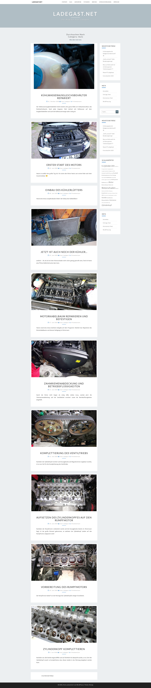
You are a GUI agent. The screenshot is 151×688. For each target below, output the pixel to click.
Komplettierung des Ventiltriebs (64, 453)
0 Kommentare (77, 101)
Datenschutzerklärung (105, 2)
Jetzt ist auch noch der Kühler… (64, 252)
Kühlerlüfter (114, 177)
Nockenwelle (104, 191)
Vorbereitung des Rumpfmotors (64, 587)
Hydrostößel (104, 177)
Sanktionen (110, 193)
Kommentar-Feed (108, 98)
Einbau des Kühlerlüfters (63, 190)
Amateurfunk (77, 2)
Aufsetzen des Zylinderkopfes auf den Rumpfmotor (64, 519)
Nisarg (91, 685)
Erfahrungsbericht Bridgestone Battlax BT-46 (109, 53)
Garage (114, 175)
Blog (71, 2)
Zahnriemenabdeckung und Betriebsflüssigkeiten (64, 385)
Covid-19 (107, 173)
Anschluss (116, 166)
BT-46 (114, 171)
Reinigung (110, 191)
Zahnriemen (112, 200)
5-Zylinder (106, 165)
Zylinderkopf (107, 205)
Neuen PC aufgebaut (108, 72)
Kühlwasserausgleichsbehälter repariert (64, 96)
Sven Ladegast (65, 101)
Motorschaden (108, 187)
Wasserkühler (105, 200)
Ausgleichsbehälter (105, 171)
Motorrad (111, 185)
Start (116, 193)
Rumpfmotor (105, 193)
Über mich (94, 2)
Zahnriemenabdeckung (106, 202)
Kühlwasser (104, 182)
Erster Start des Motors (64, 164)
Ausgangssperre (110, 169)
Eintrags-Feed (106, 94)
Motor (111, 182)
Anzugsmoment (104, 169)
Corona (103, 173)
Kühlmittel (109, 179)
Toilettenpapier (111, 195)
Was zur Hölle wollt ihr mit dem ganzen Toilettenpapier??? (109, 67)
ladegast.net (37, 2)
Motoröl (117, 188)
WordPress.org (107, 101)
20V (113, 166)
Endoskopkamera (106, 175)
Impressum (116, 2)
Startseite (64, 2)
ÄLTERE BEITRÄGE (47, 676)
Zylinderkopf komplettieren (64, 649)
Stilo (103, 195)
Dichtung (111, 173)
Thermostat (106, 195)
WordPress (80, 685)
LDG (107, 182)
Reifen (107, 191)
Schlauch (113, 193)
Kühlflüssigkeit (104, 179)
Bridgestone (111, 171)
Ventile (104, 198)
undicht (115, 195)
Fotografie (87, 2)
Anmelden (105, 91)
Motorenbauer (105, 185)
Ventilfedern (110, 197)
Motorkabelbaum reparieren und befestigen (64, 318)
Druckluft (115, 173)
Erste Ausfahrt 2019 (108, 76)
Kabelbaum (108, 177)
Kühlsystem (114, 179)
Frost (111, 175)
